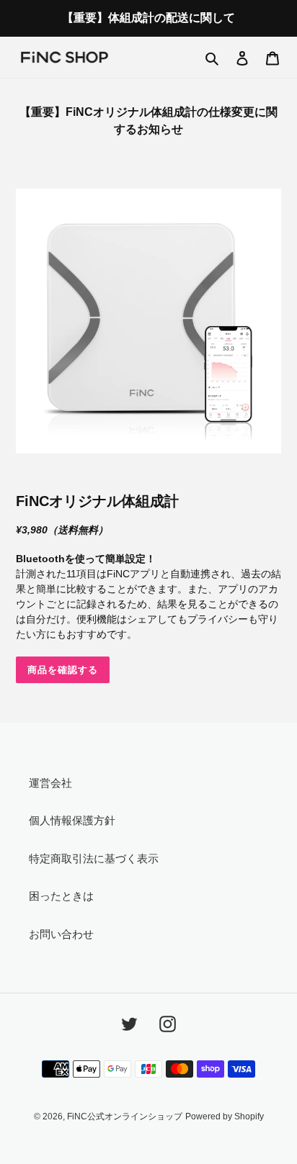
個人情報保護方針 (72, 820)
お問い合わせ (61, 934)
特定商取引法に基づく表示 (94, 858)
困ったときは (61, 896)
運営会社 (50, 783)
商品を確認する (62, 669)
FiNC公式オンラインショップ (124, 1116)
